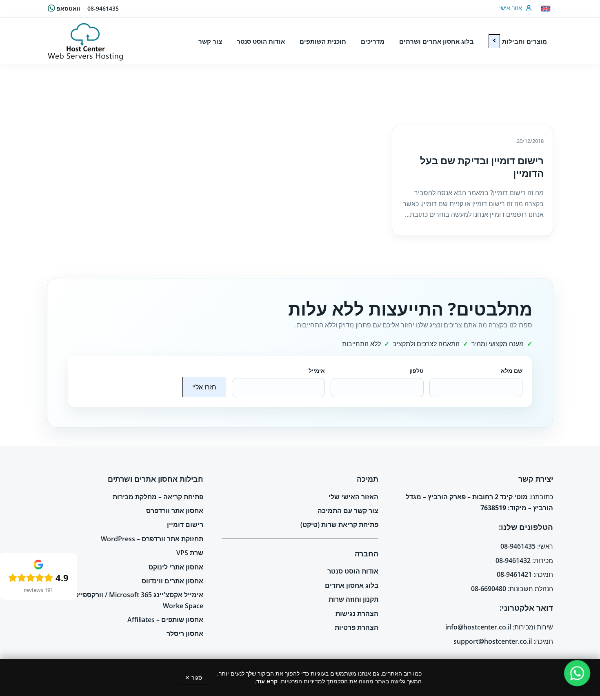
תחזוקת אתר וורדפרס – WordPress (152, 538)
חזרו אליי (204, 386)
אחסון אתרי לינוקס (176, 567)
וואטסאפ (68, 8)
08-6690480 (488, 588)
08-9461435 (103, 8)
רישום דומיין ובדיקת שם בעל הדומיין (482, 166)
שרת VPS (189, 552)
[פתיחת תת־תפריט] (494, 41)
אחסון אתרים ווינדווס (172, 580)
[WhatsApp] (577, 673)
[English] (545, 8)
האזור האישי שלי (353, 496)
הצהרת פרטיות (356, 627)
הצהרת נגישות (357, 613)
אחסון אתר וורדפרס (174, 510)
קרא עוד (267, 681)
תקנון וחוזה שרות (353, 599)
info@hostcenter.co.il (478, 627)
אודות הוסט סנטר (352, 571)
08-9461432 (513, 560)
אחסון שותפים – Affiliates (165, 619)
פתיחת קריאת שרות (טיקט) (339, 524)
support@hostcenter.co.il (492, 641)
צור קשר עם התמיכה (348, 510)
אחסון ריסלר (185, 633)
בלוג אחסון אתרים (351, 585)
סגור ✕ (193, 677)
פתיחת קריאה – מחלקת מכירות (158, 496)
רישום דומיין (185, 524)
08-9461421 (514, 574)
